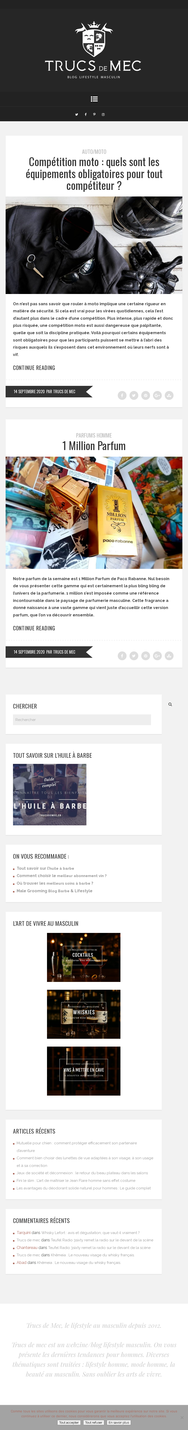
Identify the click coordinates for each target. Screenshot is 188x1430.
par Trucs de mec (60, 391)
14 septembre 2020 (29, 391)
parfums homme (94, 435)
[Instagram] (103, 114)
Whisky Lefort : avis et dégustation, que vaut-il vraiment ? (90, 1233)
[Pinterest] (94, 114)
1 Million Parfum (94, 445)
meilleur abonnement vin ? (82, 876)
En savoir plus (119, 1422)
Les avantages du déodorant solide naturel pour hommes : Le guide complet (84, 1188)
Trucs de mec (28, 1240)
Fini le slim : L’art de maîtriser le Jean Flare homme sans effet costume (76, 1180)
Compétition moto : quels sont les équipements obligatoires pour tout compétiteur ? (94, 173)
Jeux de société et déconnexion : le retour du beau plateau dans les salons (82, 1173)
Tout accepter (69, 1422)
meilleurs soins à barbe (68, 883)
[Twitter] (76, 114)
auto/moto (94, 151)
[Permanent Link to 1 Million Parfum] (94, 567)
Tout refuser (93, 1422)
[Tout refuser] (181, 1417)
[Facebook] (85, 114)
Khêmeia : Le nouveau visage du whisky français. (93, 1255)
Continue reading (34, 367)
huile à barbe (61, 868)
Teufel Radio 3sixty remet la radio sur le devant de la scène (102, 1240)
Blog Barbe (59, 891)
